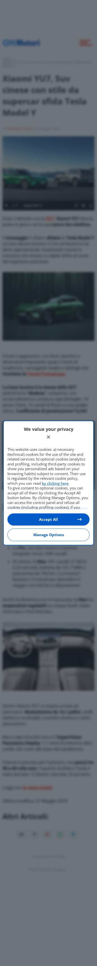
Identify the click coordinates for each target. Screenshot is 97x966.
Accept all (48, 519)
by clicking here (55, 483)
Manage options (48, 534)
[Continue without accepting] (48, 437)
